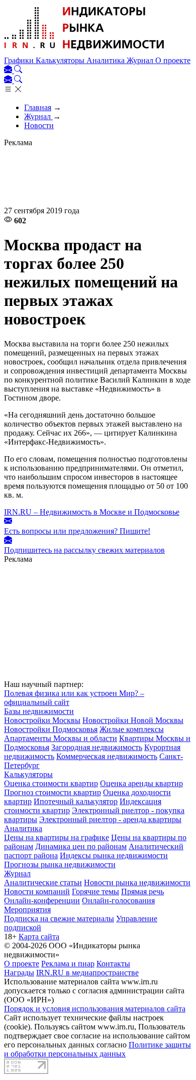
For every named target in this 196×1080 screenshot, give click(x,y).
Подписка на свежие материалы (59, 918)
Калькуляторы (61, 60)
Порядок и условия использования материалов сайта (94, 1008)
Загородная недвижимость (96, 747)
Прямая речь (142, 891)
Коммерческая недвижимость (106, 756)
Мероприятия (27, 909)
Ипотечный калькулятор (76, 801)
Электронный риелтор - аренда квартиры (110, 819)
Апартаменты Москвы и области (60, 738)
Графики (20, 60)
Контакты (113, 963)
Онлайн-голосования (118, 900)
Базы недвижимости (39, 711)
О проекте (172, 60)
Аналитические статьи (43, 882)
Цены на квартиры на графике (56, 837)
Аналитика (106, 60)
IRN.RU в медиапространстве (87, 972)
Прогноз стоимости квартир (52, 792)
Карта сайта (39, 936)
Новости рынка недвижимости (137, 882)
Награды (19, 972)
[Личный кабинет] (9, 70)
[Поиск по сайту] (18, 70)
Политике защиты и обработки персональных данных (97, 1049)
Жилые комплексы (132, 729)
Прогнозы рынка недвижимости (60, 864)
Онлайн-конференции (42, 900)
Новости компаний (37, 891)
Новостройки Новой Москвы (132, 720)
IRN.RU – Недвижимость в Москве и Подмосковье (91, 512)
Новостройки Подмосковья (50, 729)
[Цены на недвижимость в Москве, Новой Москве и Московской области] (84, 51)
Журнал (141, 60)
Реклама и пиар (67, 963)
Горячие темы (95, 891)
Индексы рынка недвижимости (114, 855)
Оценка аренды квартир (141, 783)
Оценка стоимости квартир (51, 783)
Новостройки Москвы (42, 720)
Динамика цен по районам (81, 846)
